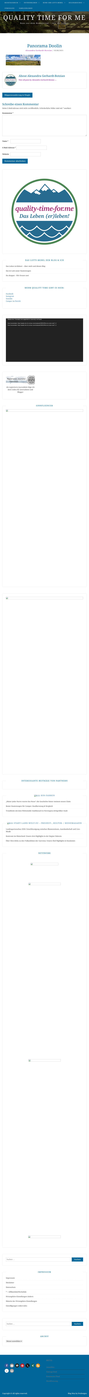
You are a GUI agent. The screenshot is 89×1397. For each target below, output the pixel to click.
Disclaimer (10, 1283)
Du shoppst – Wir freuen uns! (17, 275)
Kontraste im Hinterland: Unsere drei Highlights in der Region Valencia (34, 836)
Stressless (9, 8)
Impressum (10, 1278)
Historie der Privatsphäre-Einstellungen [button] (21, 1301)
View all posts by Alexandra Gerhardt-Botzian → (37, 80)
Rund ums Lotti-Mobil (53, 2)
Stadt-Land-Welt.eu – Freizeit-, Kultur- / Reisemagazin (48, 823)
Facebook (9, 294)
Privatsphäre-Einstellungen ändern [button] (19, 1296)
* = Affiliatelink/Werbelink (16, 1292)
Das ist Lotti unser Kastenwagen (18, 271)
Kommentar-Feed (53, 1376)
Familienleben (25, 8)
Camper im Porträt (13, 301)
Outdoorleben (30, 2)
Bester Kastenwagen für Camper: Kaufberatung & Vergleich (29, 806)
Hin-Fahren (48, 795)
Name (5, 141)
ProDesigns (82, 1393)
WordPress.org (52, 1381)
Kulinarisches (75, 2)
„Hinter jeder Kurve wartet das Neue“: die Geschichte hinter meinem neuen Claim (38, 801)
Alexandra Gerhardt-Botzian (39, 50)
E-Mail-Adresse (9, 148)
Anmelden (50, 1367)
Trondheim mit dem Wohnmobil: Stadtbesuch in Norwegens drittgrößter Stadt (37, 811)
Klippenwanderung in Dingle (17, 95)
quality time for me (44, 17)
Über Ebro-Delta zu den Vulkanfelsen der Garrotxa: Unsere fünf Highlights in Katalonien (40, 841)
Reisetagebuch (11, 2)
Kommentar (7, 113)
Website (5, 154)
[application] (44, 340)
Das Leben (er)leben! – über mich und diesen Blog (25, 266)
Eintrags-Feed (51, 1372)
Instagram (10, 296)
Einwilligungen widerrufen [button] (16, 1306)
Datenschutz (11, 1287)
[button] (7, 1365)
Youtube (9, 299)
